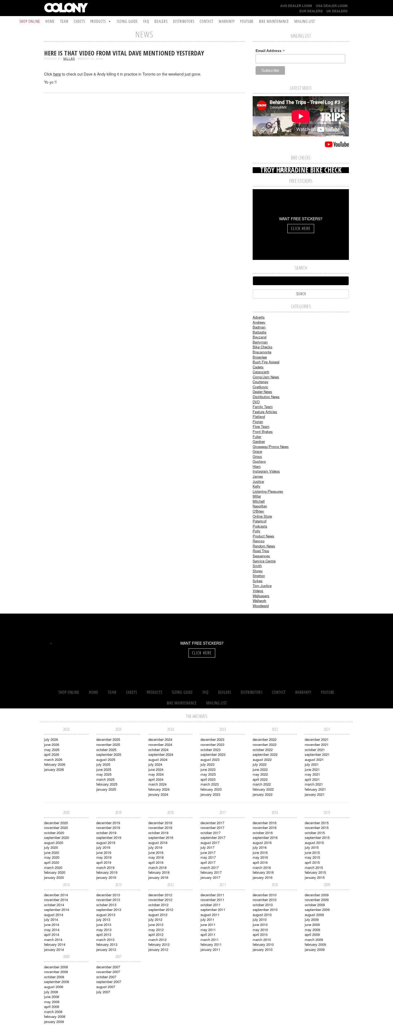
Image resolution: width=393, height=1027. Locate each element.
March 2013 (105, 939)
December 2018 (160, 822)
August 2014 (53, 914)
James (258, 476)
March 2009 (314, 939)
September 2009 (317, 909)
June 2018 (155, 852)
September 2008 (56, 981)
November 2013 (108, 899)
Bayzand (259, 336)
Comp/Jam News (266, 376)
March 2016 (262, 867)
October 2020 (54, 832)
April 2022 (260, 779)
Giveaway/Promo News (271, 446)
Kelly (256, 486)
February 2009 (315, 944)
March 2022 (262, 784)
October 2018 (158, 832)
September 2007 (108, 981)
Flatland (259, 416)
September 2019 (108, 837)
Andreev (259, 322)
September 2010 (265, 909)
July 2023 (207, 764)
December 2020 (56, 822)
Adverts (259, 317)
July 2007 (103, 991)
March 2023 (210, 784)
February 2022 (263, 789)
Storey (258, 570)
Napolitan (260, 506)
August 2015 (314, 842)
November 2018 (160, 827)
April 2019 (103, 862)
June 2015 (312, 852)
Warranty (227, 21)
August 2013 (105, 914)
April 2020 (51, 862)
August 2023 (210, 759)
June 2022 (260, 769)
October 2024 (158, 749)
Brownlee (260, 357)
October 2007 (106, 976)
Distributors (183, 21)
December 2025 (108, 739)
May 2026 (51, 749)
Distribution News (266, 396)
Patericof (260, 521)
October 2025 (106, 749)
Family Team (263, 406)
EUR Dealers (311, 11)
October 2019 (106, 832)
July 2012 (155, 919)
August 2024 (157, 759)
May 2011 (208, 929)
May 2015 (312, 857)
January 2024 (158, 794)
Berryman (260, 342)
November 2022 (264, 744)
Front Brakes (263, 431)
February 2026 (54, 764)
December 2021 (317, 739)
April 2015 (312, 862)
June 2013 (103, 924)
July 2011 (207, 919)
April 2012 (155, 934)
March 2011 (210, 939)
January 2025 (106, 789)
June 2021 (312, 769)
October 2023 (211, 749)
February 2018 (158, 872)
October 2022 (263, 749)
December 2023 (212, 739)
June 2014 (51, 924)
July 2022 (260, 764)
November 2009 (317, 899)
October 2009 (315, 904)
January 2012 (158, 949)
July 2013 (103, 919)
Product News (263, 536)
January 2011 (210, 949)
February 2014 (54, 944)
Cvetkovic (260, 386)
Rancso (258, 540)
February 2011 (211, 944)
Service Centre (264, 560)
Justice (258, 481)
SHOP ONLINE (29, 21)
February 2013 (106, 944)
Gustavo (259, 461)
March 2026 (53, 759)
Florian (258, 421)
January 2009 (315, 949)
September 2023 (213, 754)
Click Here (301, 228)
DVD (256, 401)
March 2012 (157, 939)
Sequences (261, 555)
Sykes (258, 580)
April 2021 (312, 779)
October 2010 (263, 904)
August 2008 (53, 986)
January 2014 (54, 949)
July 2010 (260, 919)
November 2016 (264, 827)
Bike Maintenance (274, 21)
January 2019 (106, 877)
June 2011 (208, 924)
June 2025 (103, 769)
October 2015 (315, 832)
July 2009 (312, 919)
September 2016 (265, 837)
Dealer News (262, 391)
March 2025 (105, 779)
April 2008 (51, 1006)
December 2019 (108, 822)
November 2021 (317, 744)
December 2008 (56, 966)
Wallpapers (261, 595)
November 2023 (212, 744)
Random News (264, 545)
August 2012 (157, 914)
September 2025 (108, 754)
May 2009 (312, 929)
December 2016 (264, 822)
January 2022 (262, 794)
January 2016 (262, 877)
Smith (257, 565)
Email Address (270, 50)
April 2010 (260, 934)
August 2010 (262, 914)
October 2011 (211, 904)
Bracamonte (262, 351)
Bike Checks (262, 346)
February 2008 (54, 1016)
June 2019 (103, 852)
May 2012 (156, 929)
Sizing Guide (127, 21)
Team (64, 21)
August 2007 (105, 986)
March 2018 (157, 867)
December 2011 (212, 894)
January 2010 (262, 949)
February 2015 (315, 872)
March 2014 (53, 939)
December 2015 (317, 822)
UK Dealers (337, 11)
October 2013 (106, 904)
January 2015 (315, 877)
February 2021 (315, 789)
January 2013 (106, 949)
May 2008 (51, 1001)
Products (98, 21)
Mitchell (259, 501)
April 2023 (208, 779)
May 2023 (208, 774)
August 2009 (314, 914)
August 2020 (53, 842)
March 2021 (314, 784)
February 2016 (263, 872)
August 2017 (210, 842)
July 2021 (312, 764)
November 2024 (160, 744)
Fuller (257, 436)
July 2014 (51, 919)
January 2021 (315, 794)
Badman (259, 327)
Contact (206, 21)
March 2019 (105, 867)
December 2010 (264, 894)
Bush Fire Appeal (266, 361)
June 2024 (155, 769)
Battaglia (259, 332)
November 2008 (56, 971)
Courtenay (260, 381)
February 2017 (211, 872)
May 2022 (260, 774)
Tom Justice (262, 585)
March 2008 (53, 1011)
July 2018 (155, 847)
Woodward (261, 605)
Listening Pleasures (268, 491)
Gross (257, 456)
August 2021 (314, 759)
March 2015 (314, 867)
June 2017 (208, 852)
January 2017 (210, 877)
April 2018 (155, 862)
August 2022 (262, 759)
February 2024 (158, 789)
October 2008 (54, 976)
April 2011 (208, 934)
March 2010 (262, 939)
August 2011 (210, 914)
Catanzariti (261, 371)
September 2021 (317, 754)
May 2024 (156, 774)
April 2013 (103, 934)
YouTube (247, 21)
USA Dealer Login (332, 5)
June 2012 (155, 924)
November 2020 (56, 827)
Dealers (161, 21)
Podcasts (260, 526)
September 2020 (56, 837)
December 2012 (160, 894)
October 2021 (315, 749)
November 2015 (317, 827)
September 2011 (213, 909)
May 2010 (260, 929)
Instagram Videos (266, 471)
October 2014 (54, 904)
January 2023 (210, 794)
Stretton (259, 575)
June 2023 (208, 769)
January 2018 (158, 877)
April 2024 (155, 779)
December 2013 (108, 894)
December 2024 (160, 739)
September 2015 (317, 837)
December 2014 (56, 894)
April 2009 (312, 934)
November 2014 (56, 899)
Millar (69, 59)
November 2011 (212, 899)
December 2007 (108, 966)
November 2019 (108, 827)
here (57, 74)
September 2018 (160, 837)
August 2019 (105, 842)
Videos (258, 590)
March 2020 (53, 867)
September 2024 (160, 754)
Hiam (257, 466)
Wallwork (259, 600)
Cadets (79, 21)
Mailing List (304, 21)
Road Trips (261, 550)
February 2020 (54, 872)
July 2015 (312, 847)
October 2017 (211, 832)
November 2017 (212, 827)
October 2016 (263, 832)
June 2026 (51, 744)
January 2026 (54, 769)
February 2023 (211, 789)
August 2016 (262, 842)
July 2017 (207, 847)
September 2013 (108, 909)
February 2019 (106, 872)
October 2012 (158, 904)
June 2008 (51, 996)
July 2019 (103, 847)
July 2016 (260, 847)
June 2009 (312, 924)
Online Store (262, 516)
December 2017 (212, 822)
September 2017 (213, 837)
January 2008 (54, 1021)
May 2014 (51, 929)
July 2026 (51, 739)
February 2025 (106, 784)
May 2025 (103, 774)
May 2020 (51, 857)
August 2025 (105, 759)
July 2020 (51, 847)
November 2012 (160, 899)
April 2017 (208, 862)
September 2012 (160, 909)
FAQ (146, 21)
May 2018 (156, 857)
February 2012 (158, 944)
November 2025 (108, 744)
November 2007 (108, 971)
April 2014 (51, 934)
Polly (256, 530)
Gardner (259, 441)
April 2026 (51, 754)
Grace (257, 451)
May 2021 (312, 774)
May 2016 (260, 857)
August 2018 (157, 842)
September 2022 (265, 754)
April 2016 (260, 862)
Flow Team (261, 426)
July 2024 (155, 764)
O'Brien (258, 511)
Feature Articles (265, 411)
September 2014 (56, 909)
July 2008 (51, 991)
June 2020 (51, 852)
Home (50, 21)
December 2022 (264, 739)
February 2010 (263, 944)
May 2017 (208, 857)
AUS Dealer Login (296, 5)
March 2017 (210, 867)
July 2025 (103, 764)
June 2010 (260, 924)
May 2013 (103, 929)
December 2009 (317, 894)
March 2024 (157, 784)
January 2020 (54, 877)
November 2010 (264, 899)
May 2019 (103, 857)
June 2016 (260, 852)
